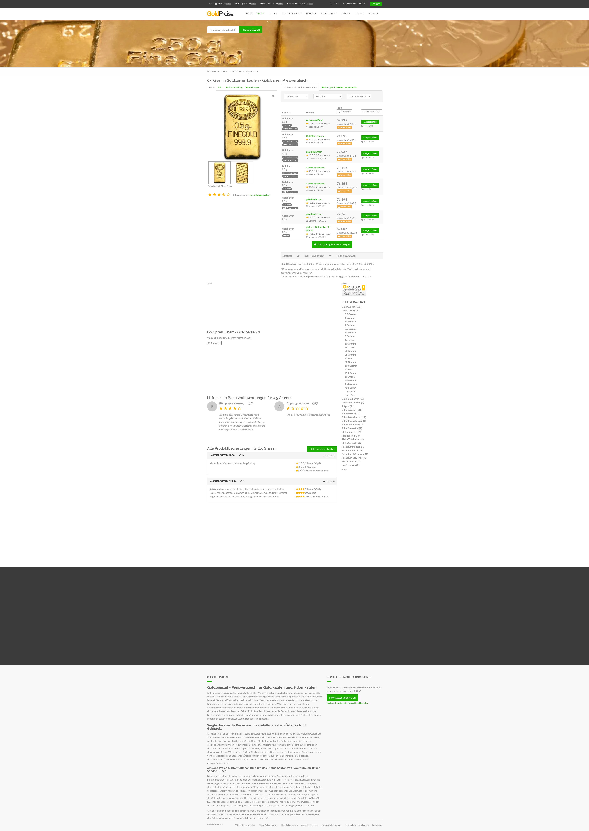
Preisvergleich (251, 30)
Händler (311, 13)
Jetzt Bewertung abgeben (322, 449)
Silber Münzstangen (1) (354, 420)
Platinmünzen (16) (351, 432)
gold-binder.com (314, 151)
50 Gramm (350, 362)
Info (220, 87)
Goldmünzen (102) (351, 306)
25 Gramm (350, 354)
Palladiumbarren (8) (352, 450)
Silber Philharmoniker (268, 825)
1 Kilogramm (351, 384)
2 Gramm (349, 325)
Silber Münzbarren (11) (354, 417)
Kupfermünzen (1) (351, 461)
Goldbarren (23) (350, 310)
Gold (260, 13)
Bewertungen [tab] (252, 87)
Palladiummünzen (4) (353, 446)
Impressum (377, 825)
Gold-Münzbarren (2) (353, 402)
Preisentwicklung (234, 87)
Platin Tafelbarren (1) (353, 439)
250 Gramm (351, 373)
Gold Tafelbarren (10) (353, 398)
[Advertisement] (324, 44)
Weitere (291, 13)
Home (249, 13)
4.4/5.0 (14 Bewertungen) (319, 234)
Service (359, 13)
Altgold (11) (348, 406)
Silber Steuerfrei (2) (352, 428)
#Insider (373, 13)
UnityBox (350, 395)
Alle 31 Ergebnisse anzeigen (333, 244)
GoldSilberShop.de (315, 136)
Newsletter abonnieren (342, 697)
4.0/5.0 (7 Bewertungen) (319, 123)
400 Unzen (350, 387)
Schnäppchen (328, 13)
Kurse (345, 13)
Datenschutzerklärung (331, 825)
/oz (219, 4)
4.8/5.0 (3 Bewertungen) (319, 155)
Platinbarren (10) (351, 435)
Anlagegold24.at (314, 120)
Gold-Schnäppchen (289, 825)
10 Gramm (350, 343)
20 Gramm (350, 351)
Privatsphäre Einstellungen (357, 825)
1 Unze (348, 358)
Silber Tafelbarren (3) (353, 424)
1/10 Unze (350, 332)
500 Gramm (351, 380)
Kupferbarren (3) (350, 465)
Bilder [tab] (212, 87)
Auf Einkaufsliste (373, 112)
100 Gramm (351, 365)
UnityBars (350, 391)
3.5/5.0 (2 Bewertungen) (319, 139)
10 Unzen (350, 376)
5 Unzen (349, 369)
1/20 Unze (350, 321)
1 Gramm (349, 317)
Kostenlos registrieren (354, 4)
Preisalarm (346, 112)
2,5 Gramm (350, 328)
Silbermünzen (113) (352, 409)
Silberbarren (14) (351, 413)
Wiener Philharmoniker (245, 825)
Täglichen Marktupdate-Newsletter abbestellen (347, 703)
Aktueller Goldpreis (309, 825)
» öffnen (370, 122)
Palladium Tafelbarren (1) (355, 454)
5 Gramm (349, 336)
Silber (272, 13)
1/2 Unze (349, 347)
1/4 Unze (349, 340)
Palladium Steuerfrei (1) (354, 457)
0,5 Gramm (350, 314)
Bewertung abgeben (260, 194)
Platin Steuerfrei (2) (352, 443)
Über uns (334, 4)
